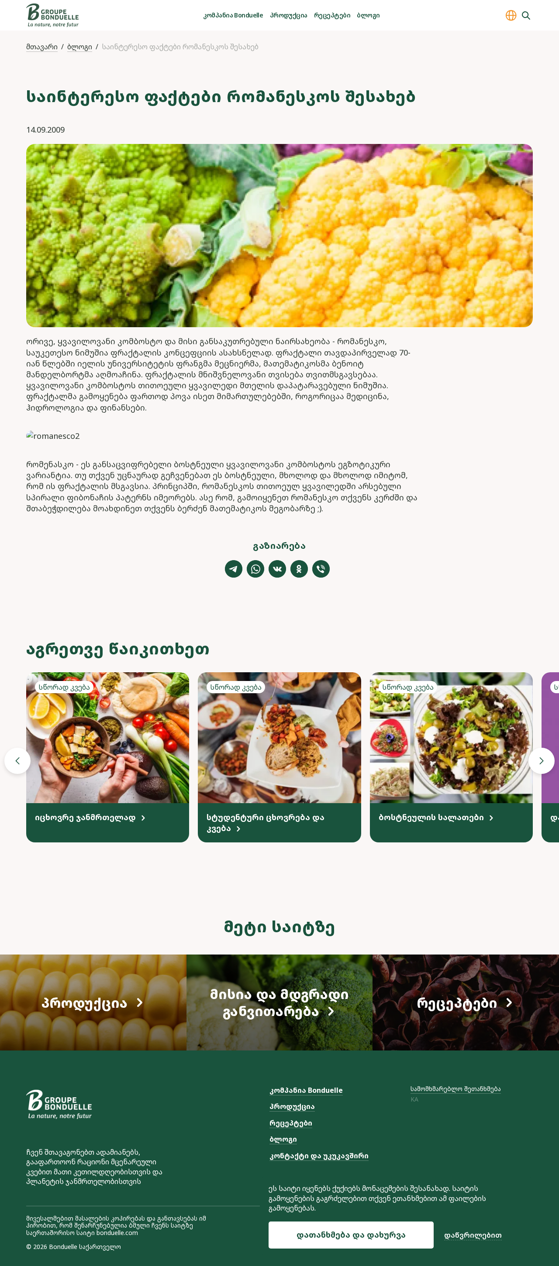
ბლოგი (368, 15)
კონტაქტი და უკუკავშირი (319, 1155)
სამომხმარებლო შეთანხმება (456, 1089)
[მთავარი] (52, 15)
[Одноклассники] (299, 569)
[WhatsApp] (255, 569)
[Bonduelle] (59, 1104)
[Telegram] (233, 569)
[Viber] (321, 569)
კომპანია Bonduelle (233, 15)
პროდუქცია (288, 15)
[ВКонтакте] (277, 569)
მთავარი (42, 46)
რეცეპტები (332, 15)
